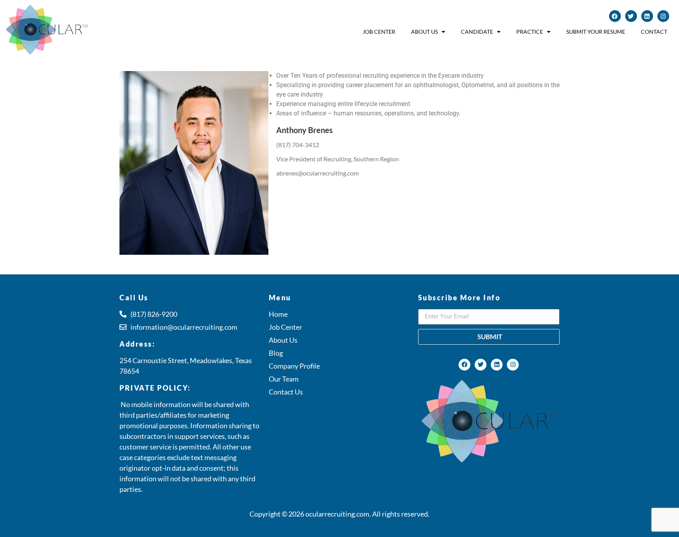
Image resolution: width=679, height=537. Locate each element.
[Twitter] (631, 16)
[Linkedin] (647, 16)
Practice (529, 31)
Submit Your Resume (595, 31)
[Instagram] (663, 16)
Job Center (379, 31)
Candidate (477, 31)
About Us (424, 31)
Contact (654, 31)
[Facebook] (615, 16)
